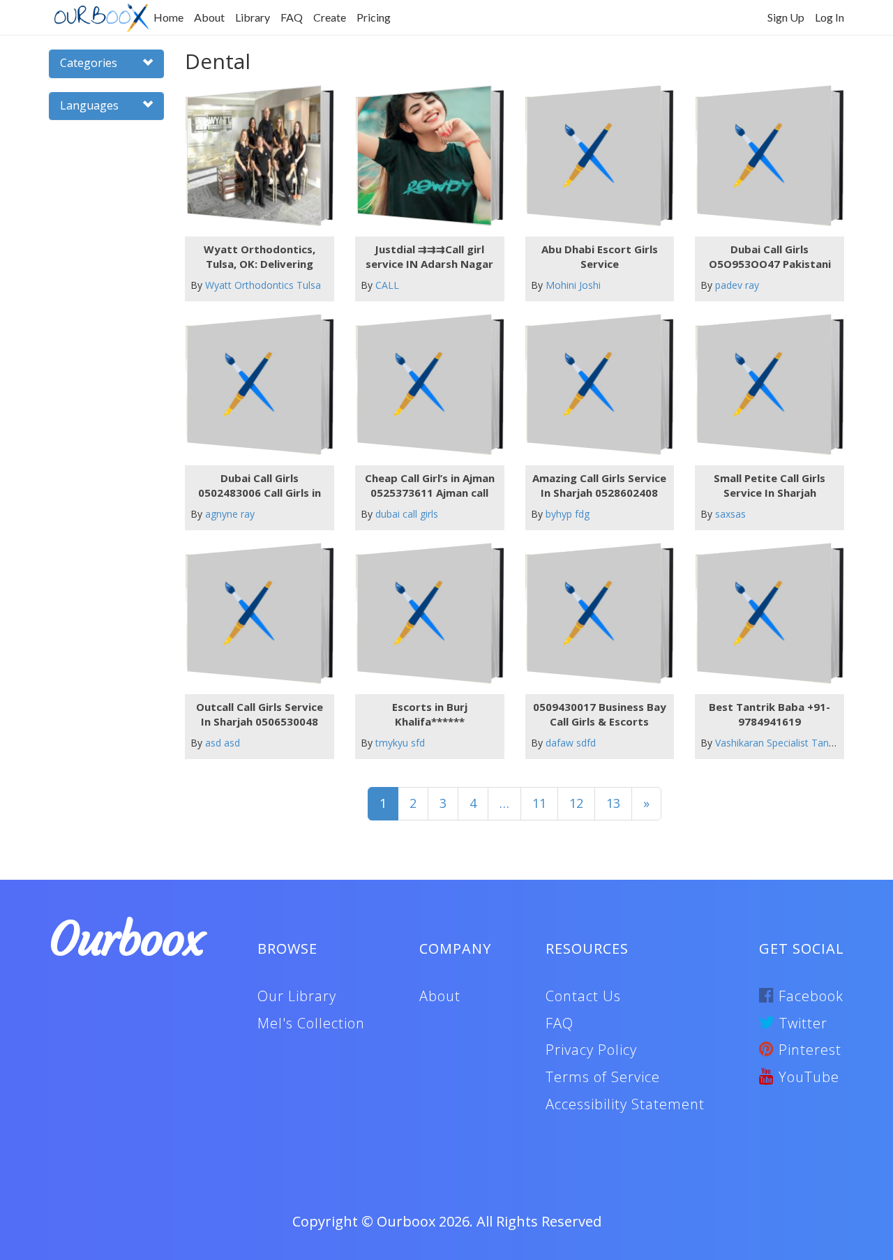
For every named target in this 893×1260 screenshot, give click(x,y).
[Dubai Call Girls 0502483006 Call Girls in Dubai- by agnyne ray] (253, 385)
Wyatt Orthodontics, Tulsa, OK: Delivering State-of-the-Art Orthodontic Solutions (259, 256)
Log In (829, 17)
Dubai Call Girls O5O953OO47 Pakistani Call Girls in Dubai (770, 256)
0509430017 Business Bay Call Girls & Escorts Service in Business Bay (599, 714)
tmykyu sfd (400, 742)
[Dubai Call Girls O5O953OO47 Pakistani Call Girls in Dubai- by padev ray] (764, 156)
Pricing (374, 17)
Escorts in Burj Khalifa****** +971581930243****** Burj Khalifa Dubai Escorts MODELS (429, 714)
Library (252, 17)
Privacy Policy (591, 1049)
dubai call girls (406, 513)
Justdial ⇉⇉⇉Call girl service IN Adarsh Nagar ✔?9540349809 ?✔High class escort (429, 256)
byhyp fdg (568, 513)
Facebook (808, 996)
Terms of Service (603, 1076)
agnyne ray (230, 513)
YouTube (806, 1076)
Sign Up (785, 17)
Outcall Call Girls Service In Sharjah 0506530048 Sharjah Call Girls (259, 714)
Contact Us (583, 996)
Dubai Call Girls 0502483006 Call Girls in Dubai (259, 485)
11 (539, 803)
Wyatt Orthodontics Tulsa (263, 285)
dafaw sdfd (571, 742)
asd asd (222, 742)
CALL (387, 285)
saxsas (730, 513)
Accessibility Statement (625, 1104)
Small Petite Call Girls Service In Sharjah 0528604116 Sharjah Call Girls (770, 485)
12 (576, 803)
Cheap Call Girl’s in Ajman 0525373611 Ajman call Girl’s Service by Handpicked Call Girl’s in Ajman (430, 485)
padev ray (737, 285)
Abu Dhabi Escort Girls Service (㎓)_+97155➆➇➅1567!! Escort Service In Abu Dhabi (599, 256)
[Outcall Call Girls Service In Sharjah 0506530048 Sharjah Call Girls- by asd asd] (253, 613)
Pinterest (807, 1049)
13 (613, 803)
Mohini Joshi (573, 285)
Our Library (296, 996)
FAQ (291, 17)
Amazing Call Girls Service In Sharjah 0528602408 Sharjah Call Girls (599, 485)
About (209, 17)
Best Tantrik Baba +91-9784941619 (769, 714)
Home (168, 17)
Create (329, 17)
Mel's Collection (311, 1023)
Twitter (801, 1023)
